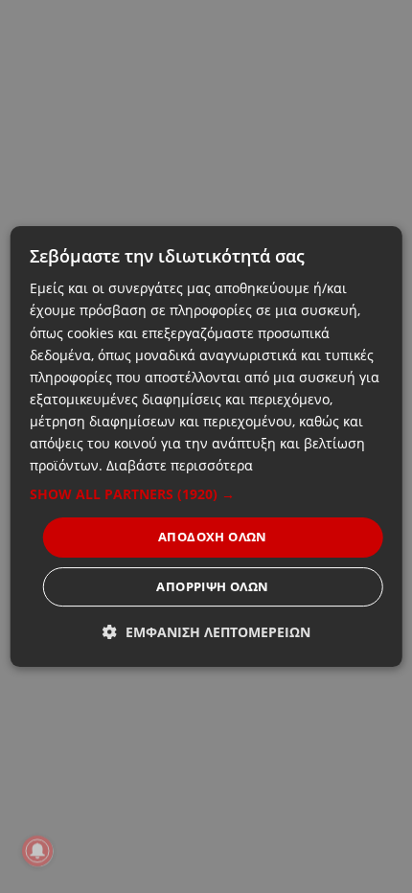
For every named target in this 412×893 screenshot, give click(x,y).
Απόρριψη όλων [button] (212, 586)
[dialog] (206, 446)
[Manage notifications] (37, 851)
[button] (206, 494)
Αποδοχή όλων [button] (212, 536)
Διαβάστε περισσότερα (179, 465)
